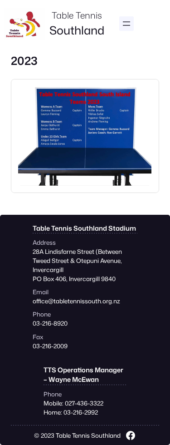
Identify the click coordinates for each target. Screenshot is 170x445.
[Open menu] (126, 23)
